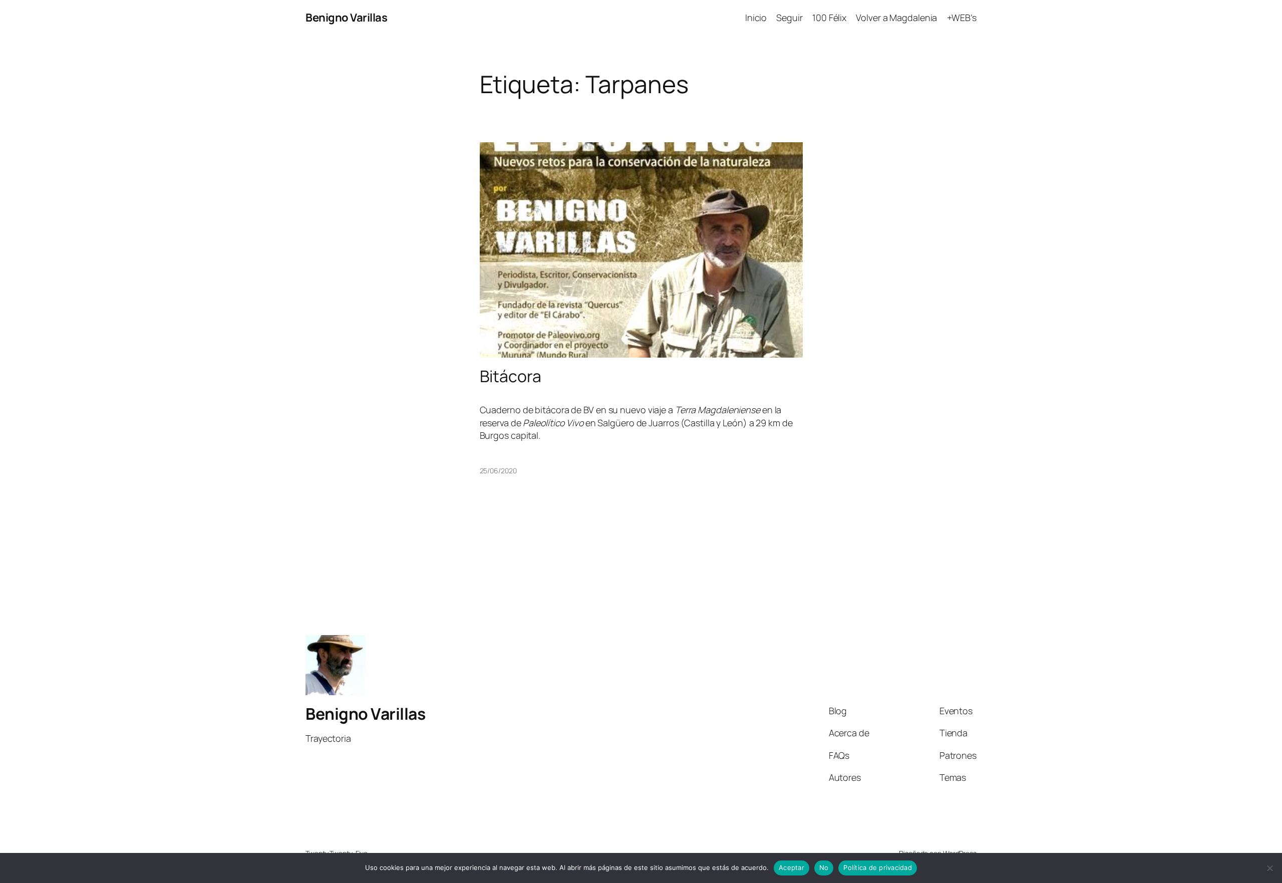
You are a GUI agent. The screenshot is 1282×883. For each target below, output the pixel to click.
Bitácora (510, 376)
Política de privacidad (877, 867)
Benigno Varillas (346, 17)
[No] (1269, 868)
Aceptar (791, 867)
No (824, 867)
